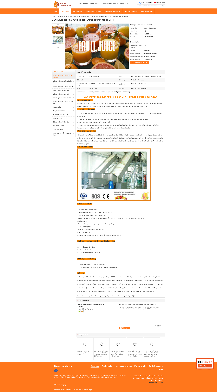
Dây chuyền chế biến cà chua (62, 98)
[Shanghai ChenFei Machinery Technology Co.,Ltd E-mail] (82, 311)
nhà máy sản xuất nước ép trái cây (95, 296)
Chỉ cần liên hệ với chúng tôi (83, 390)
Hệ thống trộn (57, 118)
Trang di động (61, 385)
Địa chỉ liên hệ (140, 366)
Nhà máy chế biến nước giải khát (62, 134)
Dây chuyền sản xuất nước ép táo (62, 82)
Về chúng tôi (77, 11)
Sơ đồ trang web (156, 366)
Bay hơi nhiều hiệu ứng (60, 114)
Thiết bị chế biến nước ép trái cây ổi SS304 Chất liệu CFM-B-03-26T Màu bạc (101, 354)
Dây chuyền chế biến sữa (61, 122)
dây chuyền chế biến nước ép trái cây (118, 296)
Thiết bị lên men (58, 129)
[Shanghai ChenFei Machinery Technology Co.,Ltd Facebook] (56, 370)
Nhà (55, 11)
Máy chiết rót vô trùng (59, 111)
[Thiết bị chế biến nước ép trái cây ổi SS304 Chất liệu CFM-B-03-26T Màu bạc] (101, 344)
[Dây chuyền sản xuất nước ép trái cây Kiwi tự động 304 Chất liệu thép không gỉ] (118, 344)
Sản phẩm (65, 11)
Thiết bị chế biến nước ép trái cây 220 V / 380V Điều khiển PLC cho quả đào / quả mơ (151, 354)
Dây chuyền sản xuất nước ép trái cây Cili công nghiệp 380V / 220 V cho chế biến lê (135, 354)
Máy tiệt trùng (57, 107)
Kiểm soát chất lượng (112, 11)
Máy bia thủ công (58, 126)
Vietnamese (160, 3)
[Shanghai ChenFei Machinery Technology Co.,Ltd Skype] (79, 311)
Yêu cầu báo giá (147, 11)
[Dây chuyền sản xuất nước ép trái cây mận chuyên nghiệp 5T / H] (97, 68)
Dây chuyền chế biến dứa (61, 90)
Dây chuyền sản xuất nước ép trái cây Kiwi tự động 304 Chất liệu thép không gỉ (118, 354)
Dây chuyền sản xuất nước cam (63, 86)
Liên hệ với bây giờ (140, 62)
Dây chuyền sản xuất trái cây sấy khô (63, 102)
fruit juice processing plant (139, 296)
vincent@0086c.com (155, 383)
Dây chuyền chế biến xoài (61, 94)
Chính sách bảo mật (61, 375)
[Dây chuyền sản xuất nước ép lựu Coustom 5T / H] (85, 344)
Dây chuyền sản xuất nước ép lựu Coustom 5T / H (84, 353)
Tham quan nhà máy (93, 11)
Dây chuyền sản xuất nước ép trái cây (77, 16)
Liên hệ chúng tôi (130, 11)
